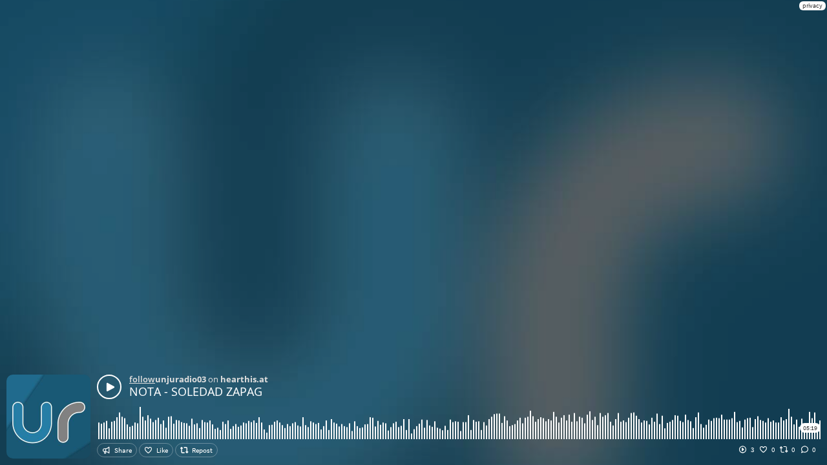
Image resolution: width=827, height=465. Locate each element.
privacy (812, 5)
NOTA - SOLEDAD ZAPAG (195, 391)
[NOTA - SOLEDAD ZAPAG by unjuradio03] (109, 387)
